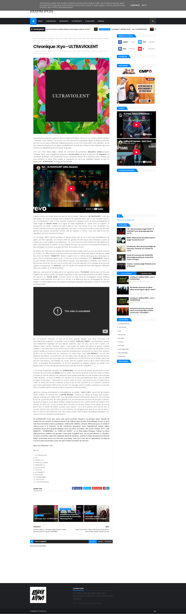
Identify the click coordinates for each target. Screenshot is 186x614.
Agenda (101, 21)
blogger (93, 541)
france (80, 38)
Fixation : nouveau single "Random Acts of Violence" (141, 265)
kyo (84, 38)
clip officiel (122, 327)
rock (92, 38)
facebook (108, 541)
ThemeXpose (42, 611)
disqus (100, 541)
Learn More (135, 5)
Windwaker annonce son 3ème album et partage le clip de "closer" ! (47, 29)
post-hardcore (124, 349)
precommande (123, 353)
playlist (121, 342)
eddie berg (140, 29)
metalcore (122, 335)
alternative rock (65, 509)
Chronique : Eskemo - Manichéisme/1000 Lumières (95, 517)
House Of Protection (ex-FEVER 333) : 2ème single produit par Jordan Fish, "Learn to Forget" (140, 257)
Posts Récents (126, 273)
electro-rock (59, 38)
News (40, 21)
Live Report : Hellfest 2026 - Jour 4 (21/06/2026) (142, 278)
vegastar (106, 38)
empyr (66, 38)
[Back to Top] (155, 611)
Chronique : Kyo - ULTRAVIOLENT (46, 519)
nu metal (121, 338)
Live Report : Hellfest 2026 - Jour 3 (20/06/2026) (110, 29)
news (88, 38)
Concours (89, 21)
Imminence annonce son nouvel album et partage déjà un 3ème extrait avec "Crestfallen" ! (141, 310)
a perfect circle (86, 29)
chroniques (50, 38)
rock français (98, 38)
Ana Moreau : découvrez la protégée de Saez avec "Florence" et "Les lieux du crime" (141, 248)
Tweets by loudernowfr (125, 220)
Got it (144, 5)
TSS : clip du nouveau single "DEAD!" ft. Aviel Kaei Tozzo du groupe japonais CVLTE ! (140, 231)
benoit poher (42, 38)
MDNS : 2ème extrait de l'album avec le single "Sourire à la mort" (141, 239)
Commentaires (146, 273)
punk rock (122, 356)
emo (120, 331)
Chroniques (51, 21)
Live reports (77, 21)
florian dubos (73, 38)
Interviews (63, 21)
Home (35, 38)
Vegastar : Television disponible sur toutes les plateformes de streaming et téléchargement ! (70, 515)
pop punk (121, 345)
